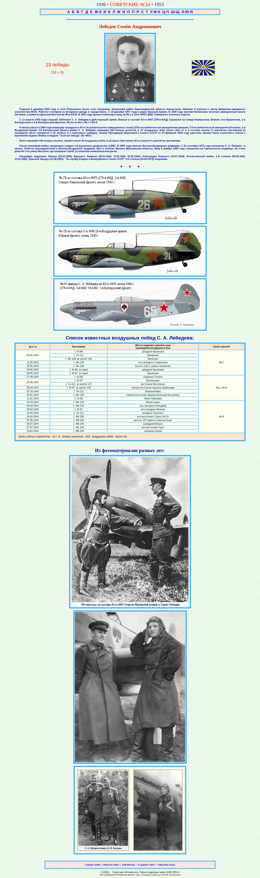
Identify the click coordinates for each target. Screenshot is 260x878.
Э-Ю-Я (187, 12)
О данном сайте (146, 864)
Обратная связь (166, 864)
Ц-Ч (165, 12)
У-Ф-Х (155, 12)
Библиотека (128, 864)
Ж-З (98, 12)
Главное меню (92, 864)
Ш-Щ (175, 12)
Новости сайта (111, 864)
